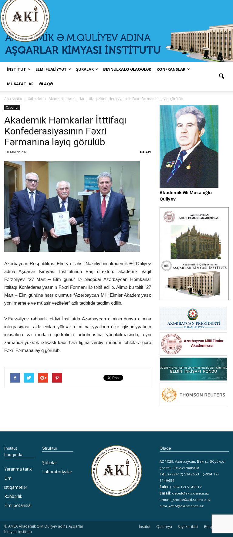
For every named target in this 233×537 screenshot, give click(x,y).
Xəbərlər (12, 107)
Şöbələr (49, 462)
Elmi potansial (18, 505)
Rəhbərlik (13, 496)
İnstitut (144, 526)
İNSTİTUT (16, 69)
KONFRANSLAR (171, 69)
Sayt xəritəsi (188, 526)
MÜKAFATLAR (20, 83)
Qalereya (164, 526)
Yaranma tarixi (18, 469)
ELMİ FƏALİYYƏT (51, 69)
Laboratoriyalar (57, 472)
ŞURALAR (85, 69)
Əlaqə (46, 83)
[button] (221, 76)
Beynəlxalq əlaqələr (127, 69)
